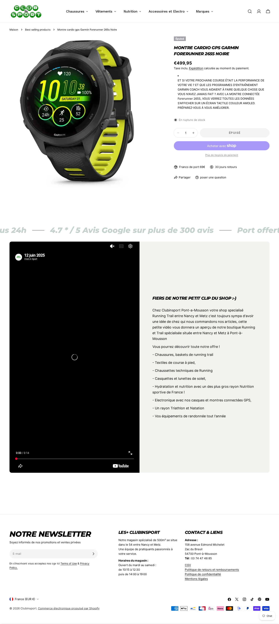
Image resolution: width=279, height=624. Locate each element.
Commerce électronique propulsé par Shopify (68, 608)
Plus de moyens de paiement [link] (221, 155)
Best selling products (37, 29)
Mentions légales (196, 579)
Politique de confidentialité (203, 574)
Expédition (196, 68)
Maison (13, 29)
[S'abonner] (93, 554)
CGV (188, 565)
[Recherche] (250, 11)
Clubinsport (28, 608)
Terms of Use (69, 563)
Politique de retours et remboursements (212, 569)
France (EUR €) (25, 599)
